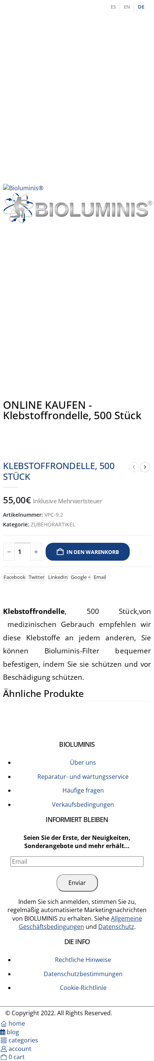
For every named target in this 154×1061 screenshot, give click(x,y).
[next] (145, 467)
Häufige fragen (83, 790)
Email (100, 577)
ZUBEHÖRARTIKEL (53, 524)
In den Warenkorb (93, 551)
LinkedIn (58, 577)
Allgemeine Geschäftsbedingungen (80, 922)
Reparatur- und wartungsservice (83, 776)
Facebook (14, 577)
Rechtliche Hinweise (83, 960)
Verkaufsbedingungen (83, 804)
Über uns (83, 762)
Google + (80, 577)
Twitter (36, 577)
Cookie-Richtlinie (83, 988)
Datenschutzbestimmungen (83, 974)
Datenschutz (116, 927)
